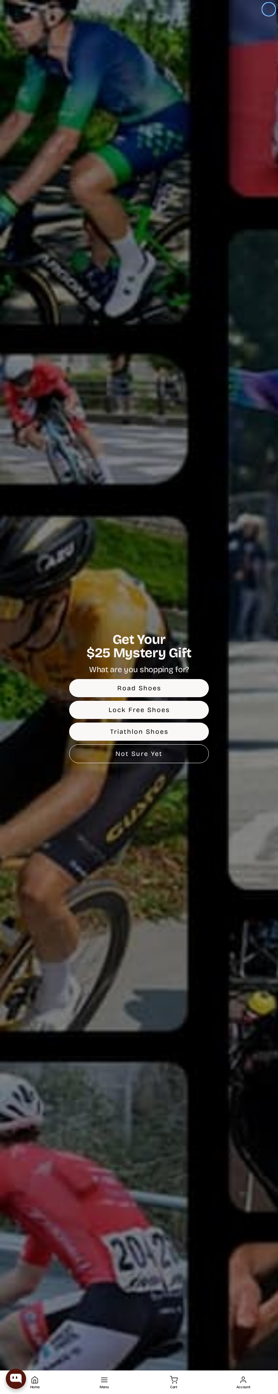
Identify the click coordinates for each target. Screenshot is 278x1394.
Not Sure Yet (139, 754)
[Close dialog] (268, 9)
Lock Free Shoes (139, 710)
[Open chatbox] (16, 1379)
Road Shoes (139, 688)
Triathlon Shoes (139, 732)
